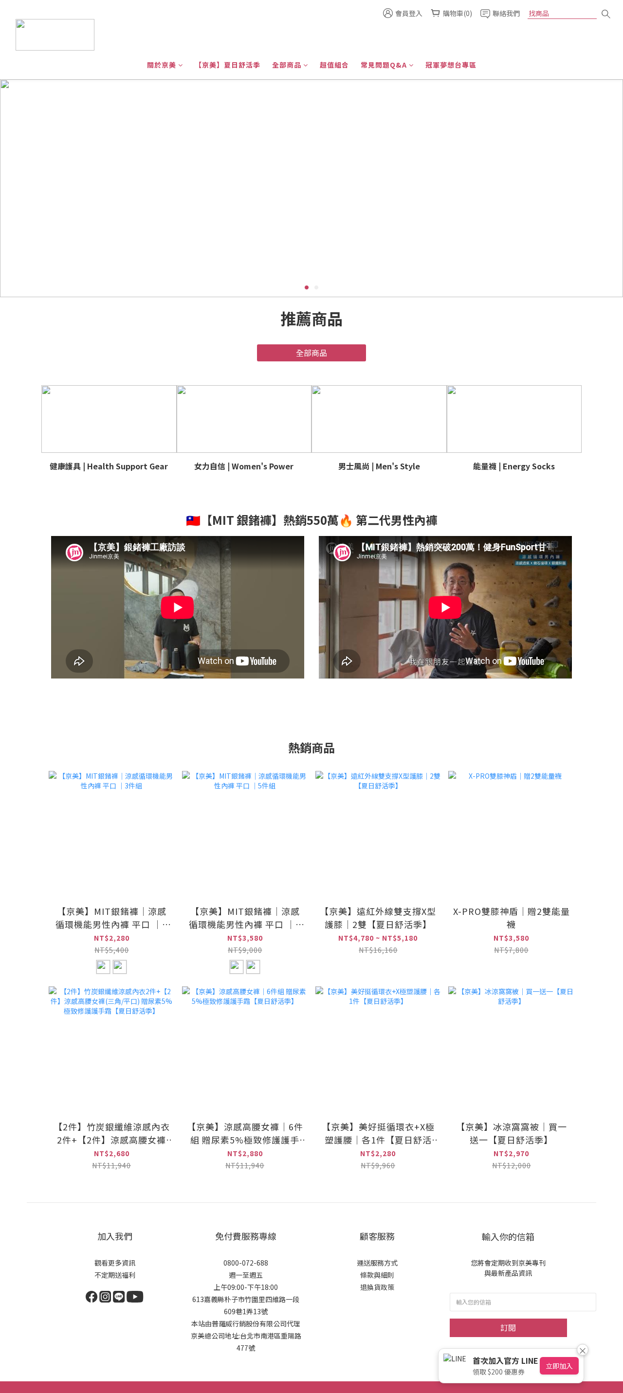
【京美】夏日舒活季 (227, 65)
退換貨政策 (377, 1287)
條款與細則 (377, 1275)
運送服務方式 (377, 1263)
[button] (177, 607)
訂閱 (508, 1327)
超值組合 (334, 65)
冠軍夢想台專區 (450, 65)
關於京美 (161, 65)
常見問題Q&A (384, 65)
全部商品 (286, 65)
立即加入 (559, 1366)
